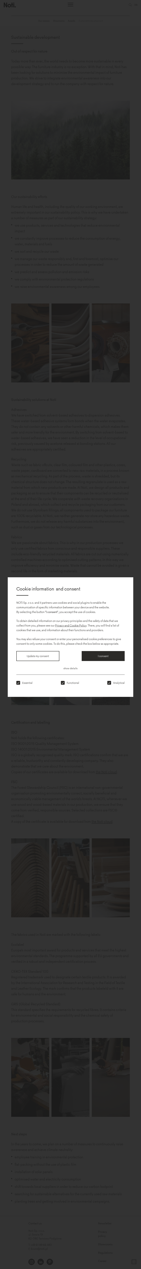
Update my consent (38, 656)
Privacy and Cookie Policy (70, 625)
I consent (103, 656)
